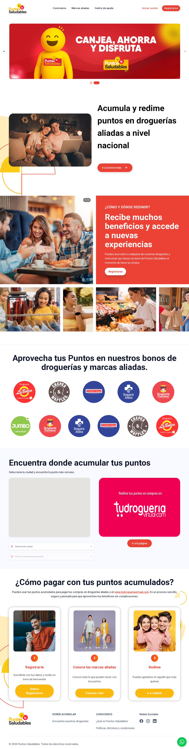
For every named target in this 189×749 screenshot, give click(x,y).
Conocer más (94, 693)
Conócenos (59, 8)
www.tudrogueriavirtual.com (132, 592)
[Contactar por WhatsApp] (182, 742)
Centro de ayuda (104, 8)
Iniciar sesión (150, 8)
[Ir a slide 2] (98, 82)
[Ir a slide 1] (92, 82)
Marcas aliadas (80, 8)
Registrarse (171, 8)
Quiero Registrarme (34, 691)
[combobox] (51, 546)
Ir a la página (139, 543)
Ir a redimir (154, 693)
